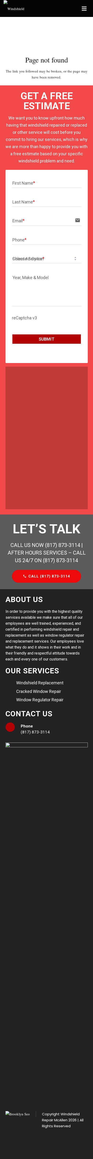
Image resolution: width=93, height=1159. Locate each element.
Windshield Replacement (39, 682)
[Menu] (84, 9)
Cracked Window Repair (38, 691)
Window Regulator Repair (39, 699)
